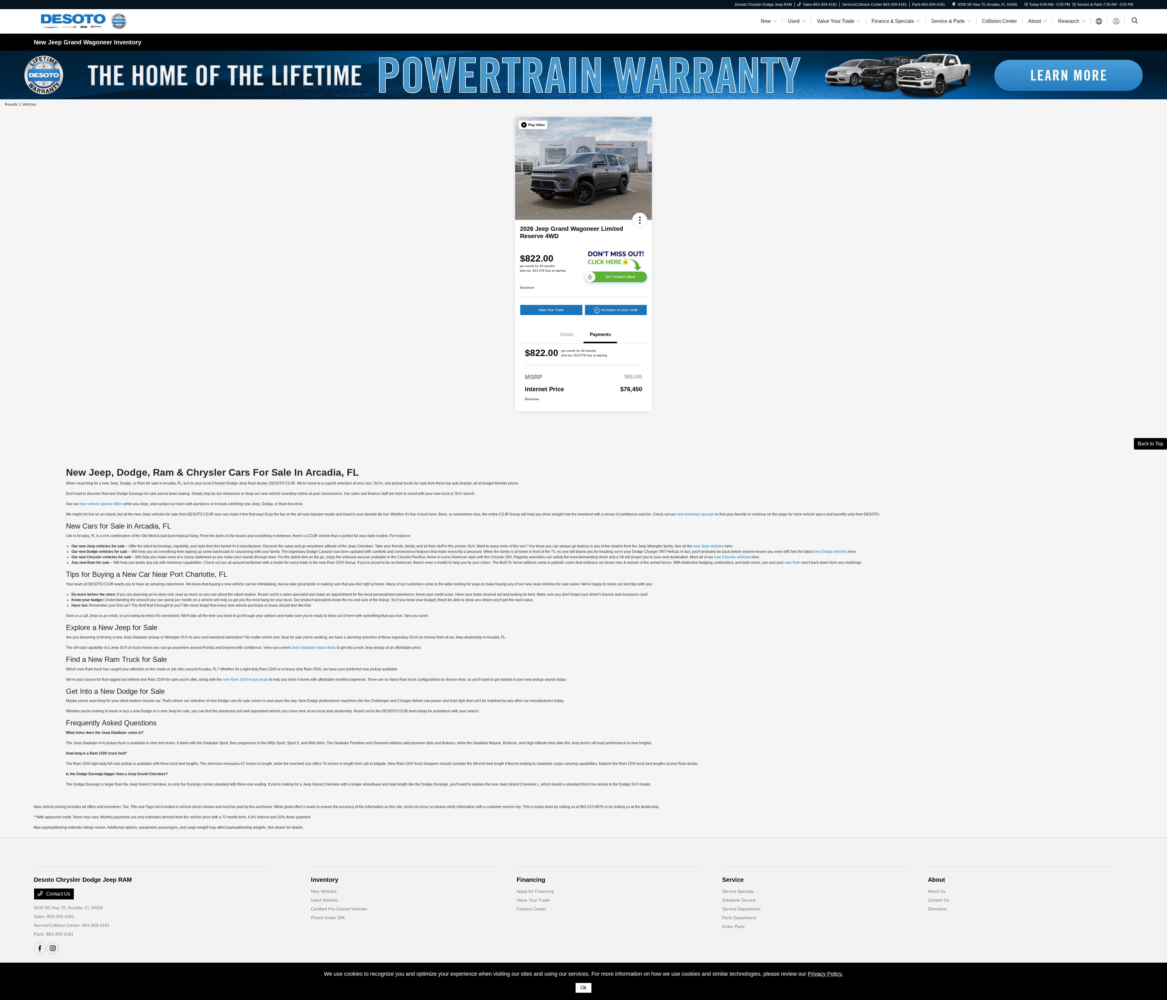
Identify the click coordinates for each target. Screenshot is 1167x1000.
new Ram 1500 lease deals (245, 679)
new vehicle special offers (101, 504)
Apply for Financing (535, 891)
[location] (953, 4)
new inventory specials (695, 514)
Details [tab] (567, 334)
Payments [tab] (600, 334)
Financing (531, 879)
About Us (936, 891)
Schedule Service (739, 900)
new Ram (792, 562)
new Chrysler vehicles (732, 557)
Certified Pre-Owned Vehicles (339, 908)
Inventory (324, 879)
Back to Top (1150, 443)
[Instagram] (52, 948)
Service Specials (738, 891)
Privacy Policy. (825, 974)
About (936, 879)
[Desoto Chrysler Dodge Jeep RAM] (86, 20)
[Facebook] (40, 948)
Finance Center (531, 908)
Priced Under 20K (328, 917)
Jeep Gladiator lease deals (313, 648)
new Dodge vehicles (830, 552)
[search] (1135, 21)
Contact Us (57, 893)
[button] (533, 125)
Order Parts (733, 926)
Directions (937, 908)
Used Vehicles (324, 900)
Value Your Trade (551, 310)
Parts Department (739, 917)
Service (733, 879)
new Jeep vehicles (708, 546)
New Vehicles (323, 891)
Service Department (741, 908)
